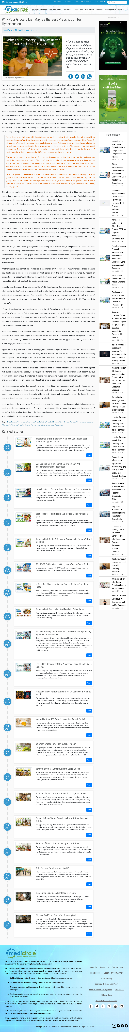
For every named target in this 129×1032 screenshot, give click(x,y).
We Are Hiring (117, 967)
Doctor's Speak (55, 9)
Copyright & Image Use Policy (106, 984)
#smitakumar (50, 425)
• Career (75, 2)
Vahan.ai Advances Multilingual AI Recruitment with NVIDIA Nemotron (119, 602)
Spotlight (34, 9)
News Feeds (95, 973)
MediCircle (8, 30)
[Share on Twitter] (77, 76)
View (89, 455)
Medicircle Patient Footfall (106, 1000)
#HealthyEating (40, 422)
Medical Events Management (100, 989)
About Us (93, 967)
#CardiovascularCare (37, 425)
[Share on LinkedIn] (83, 76)
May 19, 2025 (31, 30)
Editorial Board (106, 995)
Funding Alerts (110, 9)
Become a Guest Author (113, 973)
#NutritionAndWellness (10, 425)
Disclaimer (119, 989)
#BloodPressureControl (67, 422)
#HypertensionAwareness (26, 422)
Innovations (89, 9)
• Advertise (57, 2)
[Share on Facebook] (70, 76)
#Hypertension (11, 422)
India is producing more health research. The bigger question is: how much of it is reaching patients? (119, 354)
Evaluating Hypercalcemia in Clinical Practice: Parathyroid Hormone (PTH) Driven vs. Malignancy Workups (118, 202)
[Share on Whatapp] (89, 76)
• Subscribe (66, 2)
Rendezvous (78, 9)
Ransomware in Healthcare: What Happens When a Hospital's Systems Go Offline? (118, 492)
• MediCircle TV (85, 2)
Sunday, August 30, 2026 (16, 2)
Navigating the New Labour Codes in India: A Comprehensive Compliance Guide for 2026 (119, 150)
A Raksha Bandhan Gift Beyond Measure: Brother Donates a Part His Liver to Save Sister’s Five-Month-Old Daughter (119, 380)
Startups (99, 9)
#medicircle (59, 425)
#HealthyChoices (24, 425)
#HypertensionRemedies (84, 422)
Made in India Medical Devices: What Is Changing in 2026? (118, 281)
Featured (43, 9)
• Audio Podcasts (99, 2)
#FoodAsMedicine (52, 422)
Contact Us (104, 967)
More (120, 9)
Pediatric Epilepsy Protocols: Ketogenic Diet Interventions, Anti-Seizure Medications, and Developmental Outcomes (119, 258)
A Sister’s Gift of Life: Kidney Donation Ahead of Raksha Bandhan (119, 585)
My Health (67, 9)
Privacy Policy (106, 978)
